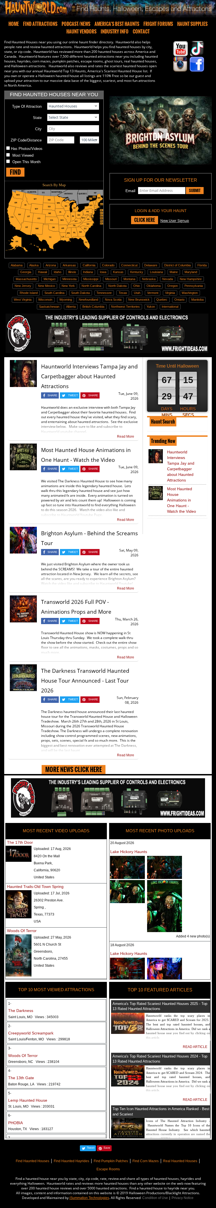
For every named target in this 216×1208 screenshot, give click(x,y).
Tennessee (104, 292)
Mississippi (90, 279)
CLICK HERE (144, 220)
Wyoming (65, 299)
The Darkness (20, 1010)
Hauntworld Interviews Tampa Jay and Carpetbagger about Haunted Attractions (89, 376)
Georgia (25, 272)
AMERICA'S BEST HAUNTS (116, 24)
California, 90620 (47, 870)
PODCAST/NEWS (76, 24)
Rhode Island (29, 292)
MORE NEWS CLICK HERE (73, 769)
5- (9, 1093)
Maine (174, 272)
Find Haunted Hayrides (71, 1161)
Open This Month (26, 162)
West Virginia (23, 299)
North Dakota (117, 285)
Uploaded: (52, 849)
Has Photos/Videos (26, 149)
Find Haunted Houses (32, 1161)
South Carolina (54, 292)
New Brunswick (139, 299)
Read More (125, 436)
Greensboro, (43, 951)
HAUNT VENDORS (81, 31)
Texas (123, 292)
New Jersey (23, 285)
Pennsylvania (193, 285)
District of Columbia (177, 265)
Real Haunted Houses (180, 1161)
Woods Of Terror (22, 930)
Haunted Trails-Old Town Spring (35, 886)
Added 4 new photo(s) (193, 936)
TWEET (73, 395)
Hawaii (42, 272)
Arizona (51, 265)
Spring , (40, 907)
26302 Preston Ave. (49, 900)
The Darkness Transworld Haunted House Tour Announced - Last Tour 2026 (85, 680)
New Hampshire (191, 279)
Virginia (170, 292)
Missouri (111, 279)
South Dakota (80, 292)
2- (9, 1026)
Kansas (118, 272)
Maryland (190, 272)
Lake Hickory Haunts (128, 851)
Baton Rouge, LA (34, 1084)
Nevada (167, 279)
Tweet (90, 1147)
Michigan (50, 279)
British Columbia (93, 306)
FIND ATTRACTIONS (40, 24)
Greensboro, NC (33, 1062)
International (170, 306)
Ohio (136, 285)
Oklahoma (154, 285)
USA (37, 921)
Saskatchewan (49, 306)
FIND (15, 172)
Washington (190, 292)
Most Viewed (22, 155)
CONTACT (141, 31)
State (37, 118)
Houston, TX (30, 1129)
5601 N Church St (47, 944)
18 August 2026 (122, 945)
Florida (202, 265)
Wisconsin (45, 299)
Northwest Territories (125, 306)
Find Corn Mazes (145, 1161)
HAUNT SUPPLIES (192, 24)
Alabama (16, 265)
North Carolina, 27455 (51, 958)
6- (9, 1115)
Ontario (179, 299)
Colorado (108, 265)
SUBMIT (195, 190)
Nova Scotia (113, 299)
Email (130, 190)
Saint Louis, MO (33, 1017)
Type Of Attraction (27, 106)
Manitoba (197, 299)
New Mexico (46, 285)
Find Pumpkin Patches (111, 1161)
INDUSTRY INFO (115, 31)
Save (107, 1147)
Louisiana (156, 272)
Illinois (72, 272)
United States (44, 877)
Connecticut (129, 265)
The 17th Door (20, 842)
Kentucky (136, 272)
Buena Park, (43, 863)
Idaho (57, 272)
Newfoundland (88, 299)
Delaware (150, 265)
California (89, 265)
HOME (13, 24)
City (38, 129)
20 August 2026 (122, 843)
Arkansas (69, 265)
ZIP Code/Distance (26, 140)
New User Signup (174, 220)
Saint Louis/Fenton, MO (39, 1039)
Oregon (172, 285)
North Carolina (91, 285)
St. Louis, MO (31, 1106)
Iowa (103, 272)
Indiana (88, 272)
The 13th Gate (21, 1078)
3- (9, 1048)
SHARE (52, 395)
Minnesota (69, 279)
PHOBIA (15, 1123)
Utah (137, 292)
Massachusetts (26, 279)
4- (9, 1071)
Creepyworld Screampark (30, 1033)
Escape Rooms (108, 1169)
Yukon (151, 306)
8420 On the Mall (47, 856)
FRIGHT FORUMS (158, 24)
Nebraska (149, 279)
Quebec (161, 299)
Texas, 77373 (44, 914)
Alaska (34, 265)
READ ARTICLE (195, 1047)
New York (68, 285)
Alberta (71, 306)
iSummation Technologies (89, 1198)
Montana (129, 279)
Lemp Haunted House (27, 1100)
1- (9, 1003)
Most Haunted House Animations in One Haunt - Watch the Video (181, 500)
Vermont (152, 292)
